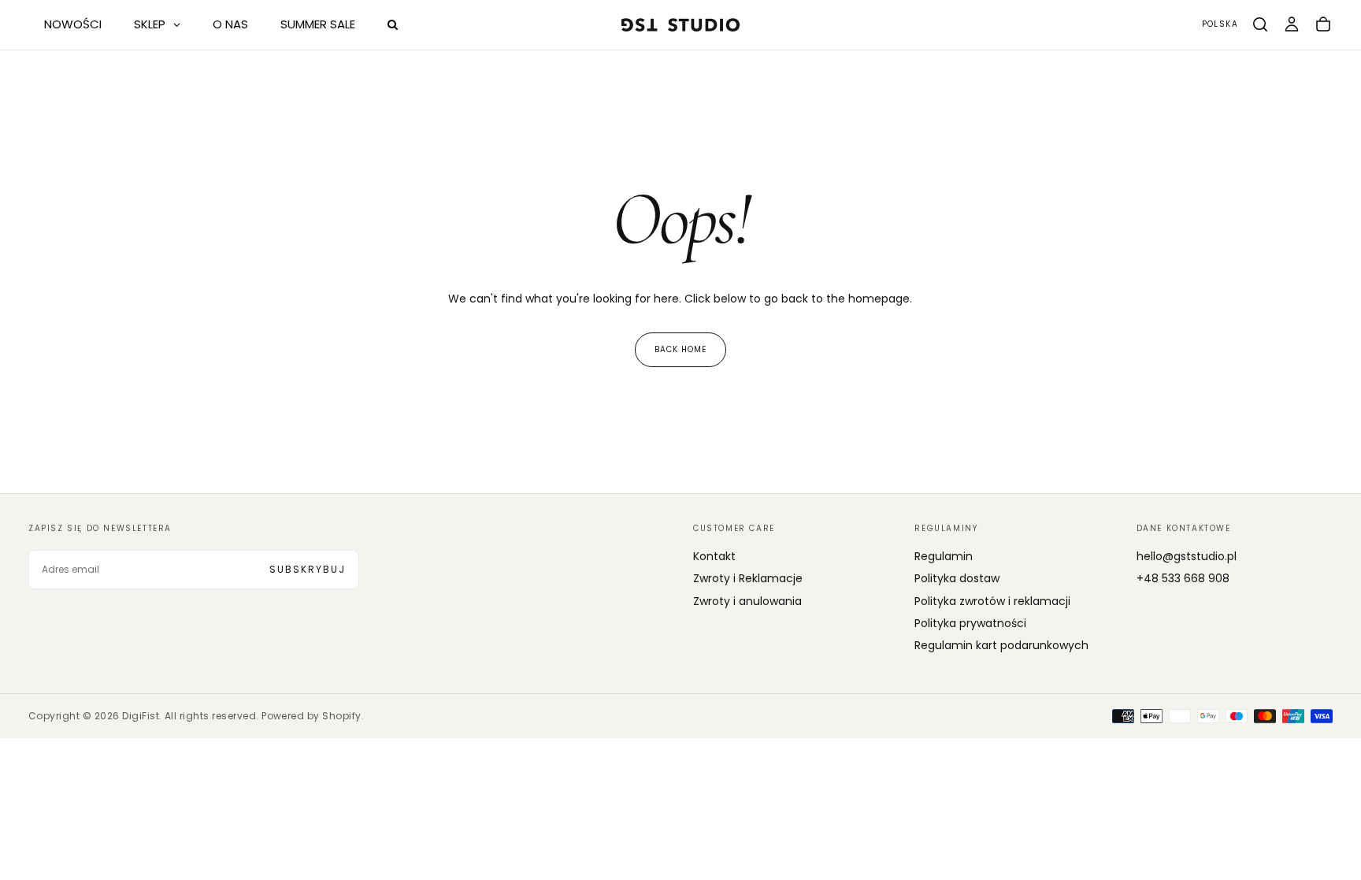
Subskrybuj (307, 569)
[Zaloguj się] (1291, 24)
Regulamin (943, 556)
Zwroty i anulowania (747, 601)
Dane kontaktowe (1184, 528)
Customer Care (734, 528)
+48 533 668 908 (1183, 578)
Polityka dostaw (956, 578)
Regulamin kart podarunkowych (1001, 645)
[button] (1220, 25)
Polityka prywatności (970, 623)
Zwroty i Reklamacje (748, 578)
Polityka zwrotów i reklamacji (992, 601)
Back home (680, 349)
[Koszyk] (1323, 24)
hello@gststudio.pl (1187, 556)
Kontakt (714, 556)
